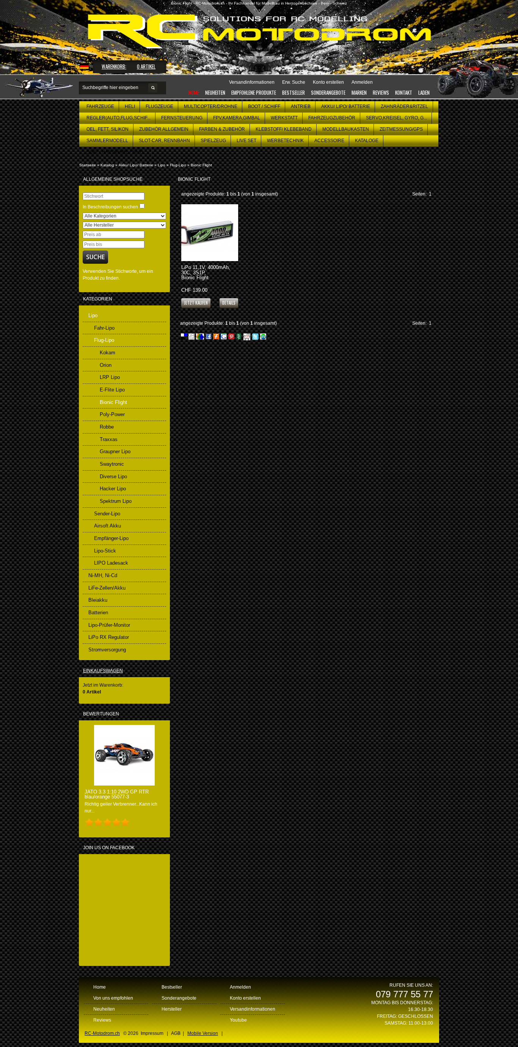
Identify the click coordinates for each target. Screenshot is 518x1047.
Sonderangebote (328, 92)
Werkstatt (284, 118)
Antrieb (301, 106)
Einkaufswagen (103, 670)
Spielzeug (213, 140)
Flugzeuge (159, 106)
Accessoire (329, 140)
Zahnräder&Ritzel (404, 106)
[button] (229, 302)
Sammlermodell (107, 140)
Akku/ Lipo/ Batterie (345, 106)
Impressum (152, 1033)
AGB (176, 1033)
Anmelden (240, 987)
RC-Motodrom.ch (102, 1033)
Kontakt (403, 92)
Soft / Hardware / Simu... (116, 152)
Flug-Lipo (178, 165)
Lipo (161, 165)
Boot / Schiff (264, 106)
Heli (130, 106)
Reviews (381, 92)
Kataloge (366, 140)
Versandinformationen (252, 1009)
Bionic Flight (201, 165)
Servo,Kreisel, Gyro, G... (396, 118)
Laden (424, 92)
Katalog (107, 165)
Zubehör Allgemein (163, 129)
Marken (359, 92)
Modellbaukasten (345, 129)
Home (193, 92)
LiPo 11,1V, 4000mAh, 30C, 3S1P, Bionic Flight (205, 272)
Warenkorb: (114, 66)
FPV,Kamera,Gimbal (236, 118)
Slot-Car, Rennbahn (164, 140)
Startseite (87, 165)
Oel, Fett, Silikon (107, 129)
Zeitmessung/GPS (401, 129)
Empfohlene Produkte (253, 92)
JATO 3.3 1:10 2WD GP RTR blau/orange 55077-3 (117, 794)
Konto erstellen (245, 998)
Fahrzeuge (100, 106)
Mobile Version (202, 1033)
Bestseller (293, 92)
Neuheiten (215, 92)
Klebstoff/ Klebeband (284, 129)
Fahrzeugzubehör (331, 118)
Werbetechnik (285, 140)
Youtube (238, 1020)
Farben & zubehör (222, 129)
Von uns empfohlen (113, 998)
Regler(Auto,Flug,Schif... (118, 118)
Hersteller (172, 1009)
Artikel (146, 66)
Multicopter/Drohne (210, 106)
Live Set (246, 140)
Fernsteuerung (181, 118)
